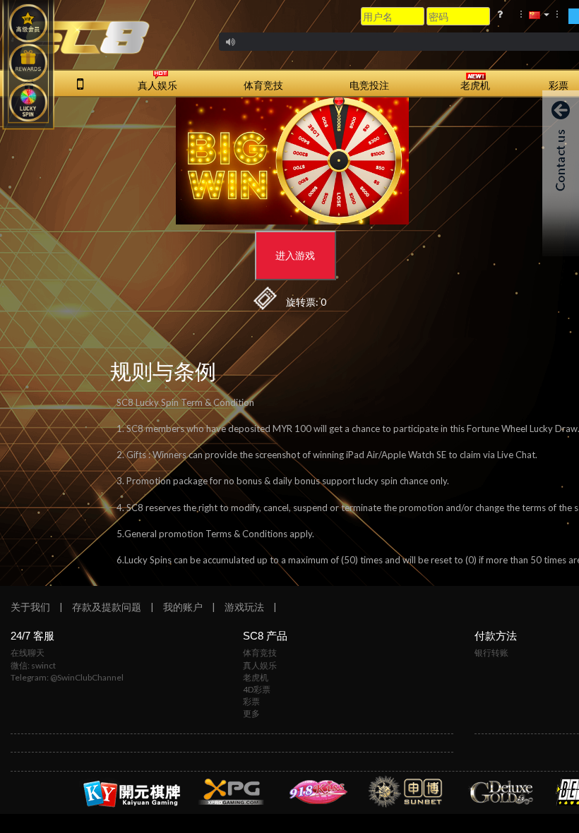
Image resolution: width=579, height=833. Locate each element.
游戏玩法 (244, 607)
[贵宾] (28, 23)
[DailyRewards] (28, 63)
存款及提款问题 (106, 607)
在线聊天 (27, 652)
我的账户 (183, 607)
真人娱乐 (260, 665)
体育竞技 (260, 652)
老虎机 (255, 677)
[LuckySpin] (28, 102)
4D (256, 689)
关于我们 (30, 607)
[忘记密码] (500, 14)
